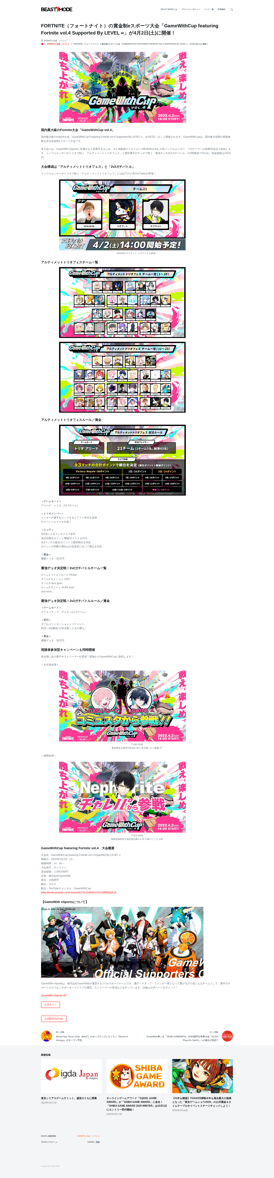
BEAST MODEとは (169, 9)
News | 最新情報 (48, 1136)
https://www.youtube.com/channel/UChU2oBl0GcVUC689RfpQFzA (79, 892)
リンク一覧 (209, 9)
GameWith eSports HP (54, 995)
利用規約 (221, 9)
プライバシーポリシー (190, 9)
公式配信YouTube (54, 1018)
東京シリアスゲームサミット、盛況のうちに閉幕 (69, 1098)
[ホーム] (42, 44)
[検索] (232, 9)
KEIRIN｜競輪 (94, 1142)
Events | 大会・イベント (55, 41)
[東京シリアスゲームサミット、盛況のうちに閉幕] (71, 1076)
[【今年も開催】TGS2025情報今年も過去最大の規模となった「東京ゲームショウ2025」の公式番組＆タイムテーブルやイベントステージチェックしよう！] (202, 1076)
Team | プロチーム (49, 1142)
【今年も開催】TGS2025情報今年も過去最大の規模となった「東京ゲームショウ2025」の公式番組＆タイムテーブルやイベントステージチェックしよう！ (201, 1102)
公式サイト (50, 1004)
